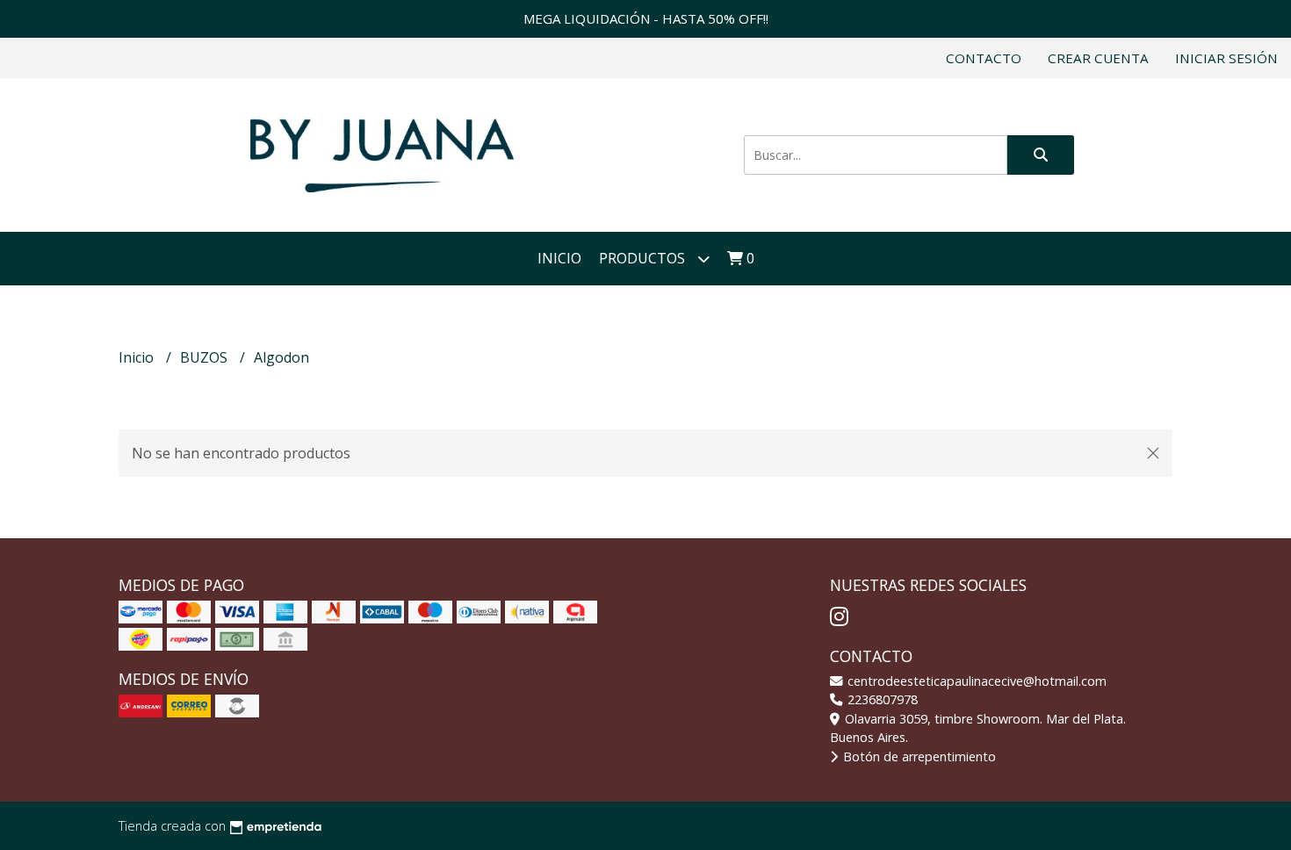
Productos (644, 258)
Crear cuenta (1098, 58)
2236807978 (881, 699)
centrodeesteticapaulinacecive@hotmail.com (975, 681)
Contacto (983, 58)
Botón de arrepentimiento (918, 756)
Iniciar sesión (1226, 58)
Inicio (559, 258)
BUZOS (205, 357)
